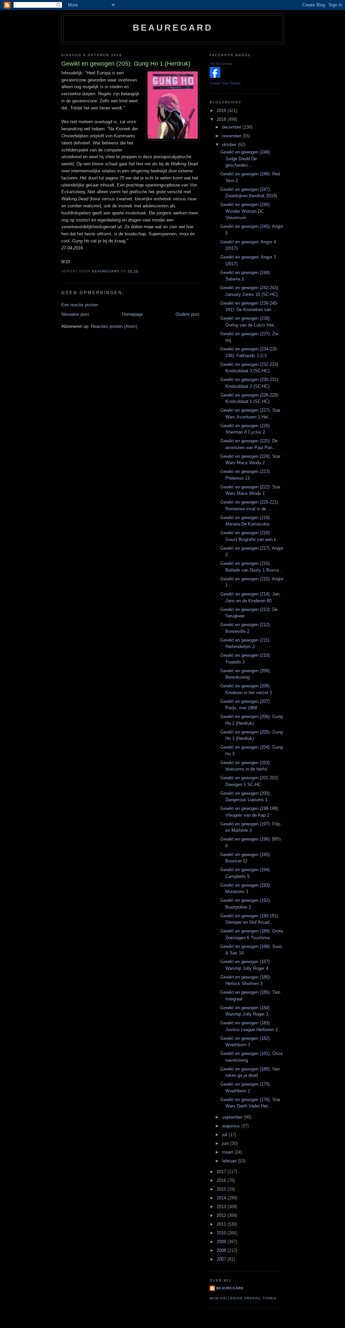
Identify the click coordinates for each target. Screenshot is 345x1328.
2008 (222, 1250)
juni (226, 1143)
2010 (222, 1232)
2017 (222, 1171)
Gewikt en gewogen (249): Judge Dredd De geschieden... (245, 158)
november (232, 135)
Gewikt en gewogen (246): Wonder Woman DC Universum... (245, 211)
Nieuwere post (75, 314)
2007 (222, 1259)
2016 (222, 1180)
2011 (222, 1224)
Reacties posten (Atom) (114, 326)
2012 (222, 1215)
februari (230, 1160)
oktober (230, 144)
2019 (222, 110)
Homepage (132, 314)
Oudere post (187, 314)
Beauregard (173, 28)
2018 (222, 119)
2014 (222, 1197)
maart (228, 1152)
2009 (222, 1241)
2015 (222, 1189)
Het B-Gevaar (221, 64)
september (233, 1117)
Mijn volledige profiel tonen (243, 1298)
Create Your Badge (225, 83)
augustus (231, 1125)
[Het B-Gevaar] (215, 76)
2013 (222, 1206)
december (232, 127)
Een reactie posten (79, 304)
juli (225, 1134)
